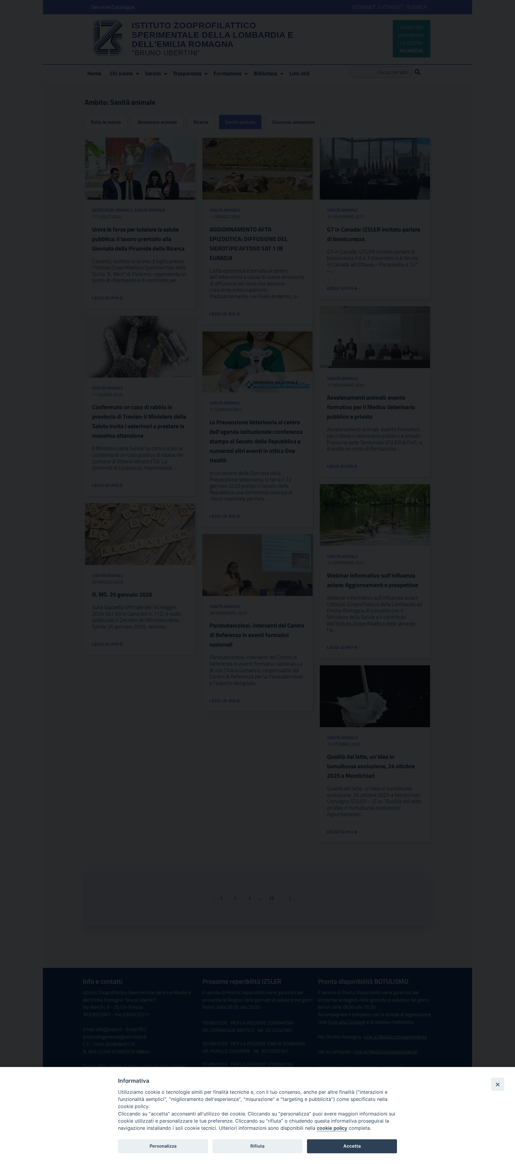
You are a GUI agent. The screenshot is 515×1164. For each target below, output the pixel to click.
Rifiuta (257, 1146)
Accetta (352, 1146)
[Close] (497, 1084)
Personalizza (163, 1146)
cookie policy (332, 1128)
